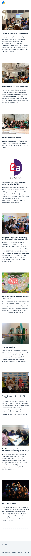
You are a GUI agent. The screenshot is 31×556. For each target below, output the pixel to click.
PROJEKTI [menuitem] (10, 550)
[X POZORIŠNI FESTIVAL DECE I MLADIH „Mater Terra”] (15, 283)
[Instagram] (6, 544)
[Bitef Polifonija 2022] (15, 490)
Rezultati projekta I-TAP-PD (11, 137)
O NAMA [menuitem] (4, 550)
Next (25, 535)
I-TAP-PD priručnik (8, 347)
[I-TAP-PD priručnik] (15, 333)
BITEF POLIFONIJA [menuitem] (6, 552)
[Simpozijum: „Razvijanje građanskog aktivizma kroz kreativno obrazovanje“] (15, 223)
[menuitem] (25, 552)
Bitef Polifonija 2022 (9, 504)
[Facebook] (2, 544)
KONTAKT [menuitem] (20, 552)
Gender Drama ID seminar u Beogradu (15, 86)
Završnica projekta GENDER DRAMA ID (15, 33)
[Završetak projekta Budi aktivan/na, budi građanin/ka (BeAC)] (15, 168)
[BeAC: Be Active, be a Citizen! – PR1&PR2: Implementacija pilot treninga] (15, 435)
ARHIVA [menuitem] (14, 552)
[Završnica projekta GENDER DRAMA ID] (15, 20)
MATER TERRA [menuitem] (17, 550)
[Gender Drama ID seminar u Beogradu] (15, 73)
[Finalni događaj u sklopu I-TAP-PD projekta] (15, 382)
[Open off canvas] (28, 3)
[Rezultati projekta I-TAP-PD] (15, 124)
